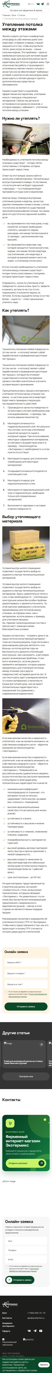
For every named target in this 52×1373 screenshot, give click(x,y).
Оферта (6, 1331)
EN (32, 4)
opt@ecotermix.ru (35, 1318)
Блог (4, 1312)
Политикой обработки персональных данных (24, 1269)
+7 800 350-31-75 (36, 1312)
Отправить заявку (26, 1006)
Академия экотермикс (8, 1324)
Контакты (7, 1318)
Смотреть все (26, 1076)
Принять (44, 1364)
